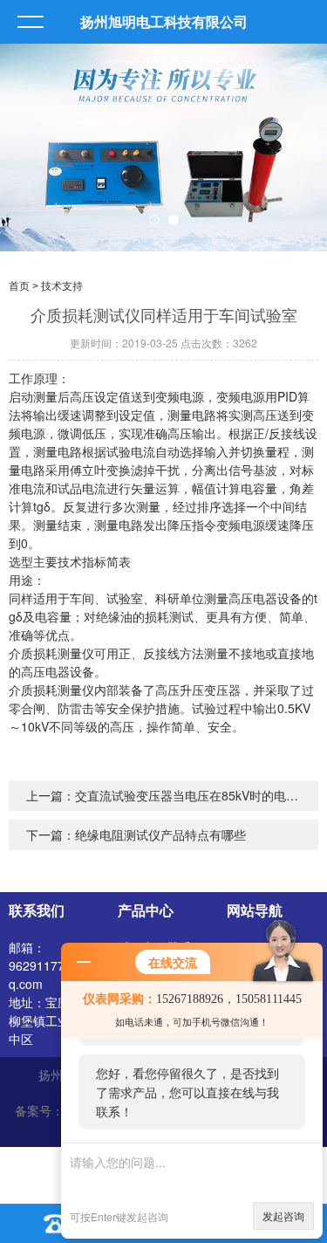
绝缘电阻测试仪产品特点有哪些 (160, 834)
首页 (19, 286)
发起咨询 (283, 1215)
